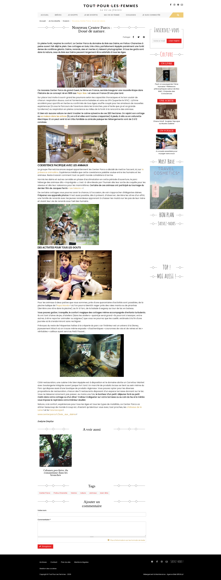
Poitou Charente (60, 493)
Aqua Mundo (64, 305)
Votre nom (42, 510)
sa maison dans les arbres (54, 116)
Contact (54, 562)
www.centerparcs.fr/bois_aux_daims (57, 414)
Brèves (58, 15)
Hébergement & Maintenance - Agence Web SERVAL (163, 574)
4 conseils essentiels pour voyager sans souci (166, 152)
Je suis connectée (151, 15)
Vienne (74, 493)
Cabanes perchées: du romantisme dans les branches (55, 473)
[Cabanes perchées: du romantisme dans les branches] (56, 450)
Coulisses (131, 15)
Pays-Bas (82, 93)
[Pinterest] (178, 4)
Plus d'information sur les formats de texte (127, 540)
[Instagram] (174, 4)
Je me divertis (91, 15)
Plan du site (65, 562)
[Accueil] (110, 7)
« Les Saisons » (76, 188)
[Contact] (181, 4)
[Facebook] (170, 4)
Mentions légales (81, 562)
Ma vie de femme (112, 15)
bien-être (104, 493)
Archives (43, 562)
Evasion (66, 21)
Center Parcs (44, 493)
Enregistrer (46, 546)
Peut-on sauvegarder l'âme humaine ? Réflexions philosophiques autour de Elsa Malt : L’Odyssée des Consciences (166, 89)
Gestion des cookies (48, 568)
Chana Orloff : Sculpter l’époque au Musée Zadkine (166, 122)
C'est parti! (174, 41)
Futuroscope (56, 410)
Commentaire (44, 520)
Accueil (44, 15)
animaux (93, 493)
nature (83, 493)
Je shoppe (73, 15)
